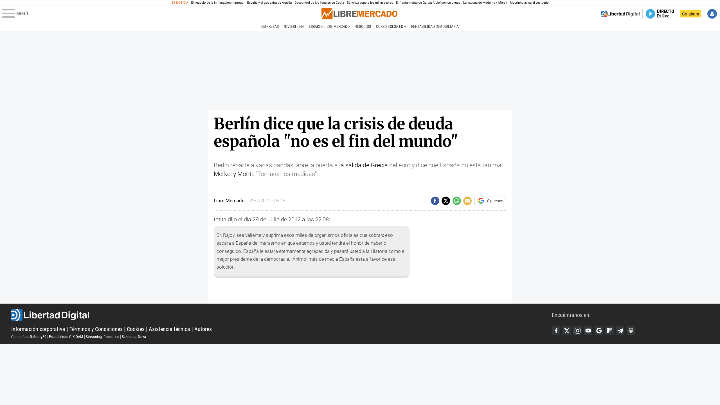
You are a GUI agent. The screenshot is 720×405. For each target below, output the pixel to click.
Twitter (566, 330)
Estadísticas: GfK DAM (66, 336)
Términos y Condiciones (96, 329)
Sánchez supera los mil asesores (370, 2)
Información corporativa (38, 329)
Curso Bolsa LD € (391, 26)
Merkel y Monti (233, 173)
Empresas (270, 26)
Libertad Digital (281, 315)
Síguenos (495, 201)
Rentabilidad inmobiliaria (435, 26)
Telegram (620, 330)
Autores (203, 329)
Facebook (556, 330)
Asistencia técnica (169, 329)
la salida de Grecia (363, 165)
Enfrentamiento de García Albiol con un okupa (428, 2)
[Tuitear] (446, 201)
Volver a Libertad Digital (620, 14)
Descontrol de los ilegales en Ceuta (319, 2)
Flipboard (609, 330)
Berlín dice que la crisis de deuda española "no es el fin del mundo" (336, 132)
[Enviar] (457, 201)
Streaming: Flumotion (102, 336)
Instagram (577, 330)
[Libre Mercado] (359, 13)
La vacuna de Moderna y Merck (485, 2)
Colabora (690, 14)
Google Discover (599, 330)
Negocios (362, 26)
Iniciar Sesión (712, 14)
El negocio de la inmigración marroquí (217, 2)
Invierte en (294, 26)
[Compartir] (435, 201)
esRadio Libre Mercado (329, 26)
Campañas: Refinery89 (28, 336)
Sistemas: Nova (134, 336)
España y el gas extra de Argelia (269, 2)
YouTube (588, 330)
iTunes (631, 330)
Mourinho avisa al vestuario (529, 2)
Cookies (136, 329)
